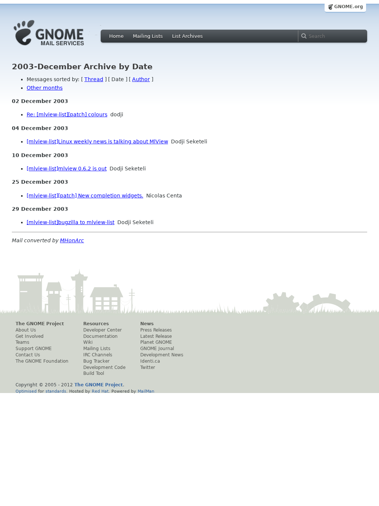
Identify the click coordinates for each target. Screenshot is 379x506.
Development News (161, 354)
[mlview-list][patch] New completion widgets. (85, 196)
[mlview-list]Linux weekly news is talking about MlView (97, 141)
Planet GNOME (156, 342)
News (147, 323)
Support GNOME (34, 348)
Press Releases (156, 330)
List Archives (187, 36)
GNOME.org (348, 6)
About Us (26, 330)
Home (116, 36)
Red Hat (100, 391)
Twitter (147, 367)
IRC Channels (97, 354)
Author (141, 79)
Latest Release (156, 336)
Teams (22, 342)
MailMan (146, 391)
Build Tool (93, 373)
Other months (45, 88)
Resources (96, 323)
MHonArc (72, 240)
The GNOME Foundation (42, 361)
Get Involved (30, 336)
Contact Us (28, 354)
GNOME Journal (157, 348)
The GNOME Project (40, 323)
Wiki (88, 342)
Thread (93, 79)
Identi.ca (150, 361)
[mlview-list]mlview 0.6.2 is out (67, 169)
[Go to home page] (60, 47)
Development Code (104, 367)
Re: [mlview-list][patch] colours (67, 114)
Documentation (100, 336)
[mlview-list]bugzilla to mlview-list (70, 222)
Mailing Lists (148, 36)
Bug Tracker (96, 361)
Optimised (26, 391)
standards (56, 391)
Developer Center (102, 330)
